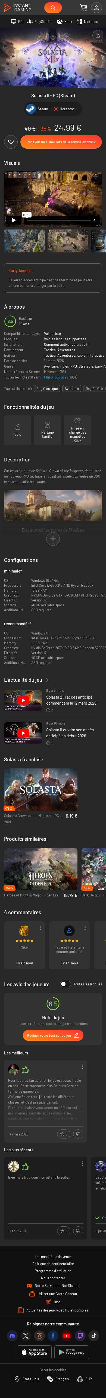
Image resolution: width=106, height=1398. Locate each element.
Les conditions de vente (53, 1256)
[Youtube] (66, 1335)
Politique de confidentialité (53, 1264)
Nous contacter (53, 1278)
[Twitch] (80, 1335)
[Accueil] (17, 8)
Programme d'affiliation (53, 1271)
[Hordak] (13, 1166)
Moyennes (52, 371)
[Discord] (12, 1335)
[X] (25, 1335)
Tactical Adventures (59, 350)
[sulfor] (13, 1069)
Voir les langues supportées (65, 339)
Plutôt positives (56, 377)
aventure (72, 388)
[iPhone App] (34, 1352)
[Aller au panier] (83, 7)
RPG (73, 366)
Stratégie (86, 366)
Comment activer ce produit (66, 344)
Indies (64, 366)
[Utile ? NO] (78, 1133)
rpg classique (47, 388)
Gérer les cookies (53, 1370)
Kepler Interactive (90, 355)
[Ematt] (69, 930)
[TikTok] (93, 1335)
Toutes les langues (88, 984)
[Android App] (71, 1352)
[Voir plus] (45, 1101)
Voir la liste (52, 333)
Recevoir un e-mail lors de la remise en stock (61, 142)
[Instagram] (39, 1335)
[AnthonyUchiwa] (24, 930)
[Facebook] (53, 1335)
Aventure (51, 366)
